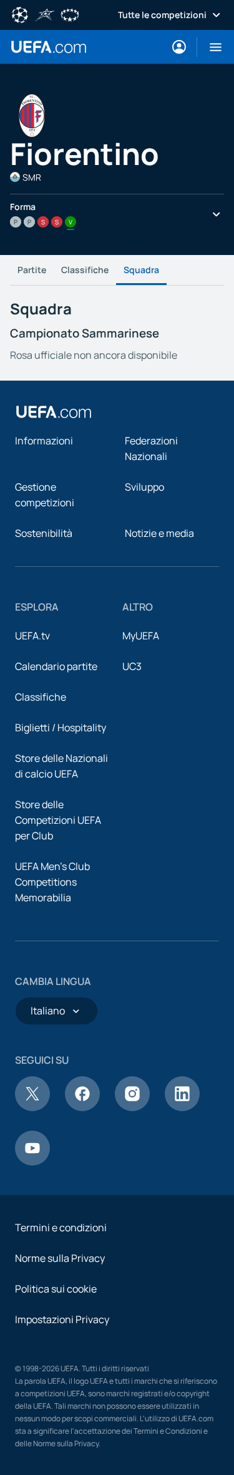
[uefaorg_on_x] (32, 1107)
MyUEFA (140, 635)
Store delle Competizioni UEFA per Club (58, 820)
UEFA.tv (32, 635)
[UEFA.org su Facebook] (82, 1107)
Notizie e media (159, 533)
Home (48, 47)
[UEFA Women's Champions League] (70, 14)
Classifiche (85, 269)
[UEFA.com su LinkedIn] (182, 1107)
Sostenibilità (43, 533)
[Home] (53, 412)
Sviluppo (144, 487)
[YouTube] (32, 1162)
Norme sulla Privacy (60, 1258)
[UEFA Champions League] (20, 14)
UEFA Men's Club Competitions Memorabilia (52, 881)
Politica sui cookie (56, 1289)
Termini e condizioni (61, 1227)
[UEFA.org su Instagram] (132, 1107)
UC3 (132, 666)
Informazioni (44, 441)
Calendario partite (56, 666)
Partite (31, 269)
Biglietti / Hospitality (60, 727)
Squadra (141, 269)
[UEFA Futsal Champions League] (45, 14)
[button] (210, 47)
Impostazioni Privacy (62, 1319)
